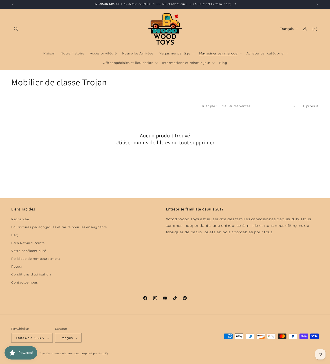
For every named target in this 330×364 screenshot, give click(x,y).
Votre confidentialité (28, 251)
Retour (17, 267)
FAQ (15, 235)
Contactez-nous (24, 282)
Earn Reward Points (28, 243)
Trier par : (209, 106)
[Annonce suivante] (317, 4)
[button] (16, 29)
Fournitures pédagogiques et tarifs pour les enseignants (59, 227)
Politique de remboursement (35, 259)
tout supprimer (197, 142)
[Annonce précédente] (13, 4)
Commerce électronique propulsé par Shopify (77, 353)
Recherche (20, 219)
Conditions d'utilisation (31, 275)
